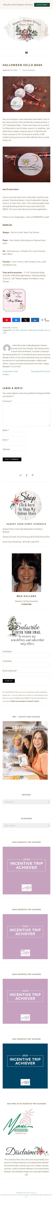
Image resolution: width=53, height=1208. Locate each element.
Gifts (17, 330)
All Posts (14, 328)
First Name (7, 651)
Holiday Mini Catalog (35, 330)
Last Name (7, 661)
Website (6, 449)
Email (6, 440)
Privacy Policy (30, 1192)
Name (6, 430)
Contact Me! (16, 366)
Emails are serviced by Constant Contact (25, 701)
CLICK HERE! (42, 5)
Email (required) (10, 671)
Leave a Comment (29, 70)
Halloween (24, 330)
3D (13, 330)
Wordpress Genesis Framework (15, 1195)
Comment (7, 401)
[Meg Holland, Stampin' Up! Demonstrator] (26, 40)
